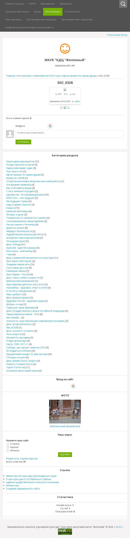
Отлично (15, 443)
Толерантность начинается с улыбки (26, 217)
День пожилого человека (20, 330)
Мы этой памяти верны (18, 187)
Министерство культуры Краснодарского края (31, 475)
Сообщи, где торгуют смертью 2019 (25, 347)
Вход (124, 34)
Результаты (12, 458)
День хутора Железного (19, 324)
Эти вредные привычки (18, 184)
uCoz (118, 526)
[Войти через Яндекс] (44, 126)
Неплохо (14, 450)
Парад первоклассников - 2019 (22, 314)
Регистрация (113, 34)
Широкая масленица (17, 211)
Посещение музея (16, 241)
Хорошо (14, 447)
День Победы (13, 244)
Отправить (23, 142)
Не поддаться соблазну (19, 350)
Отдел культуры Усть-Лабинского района (28, 479)
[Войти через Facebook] (39, 126)
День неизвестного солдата (21, 360)
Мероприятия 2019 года (47, 75)
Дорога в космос (15, 227)
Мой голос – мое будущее (20, 197)
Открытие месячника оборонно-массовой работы (33, 181)
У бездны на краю (15, 357)
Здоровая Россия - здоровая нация (25, 300)
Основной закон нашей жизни (22, 370)
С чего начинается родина (20, 191)
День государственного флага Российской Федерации (35, 310)
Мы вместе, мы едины (18, 337)
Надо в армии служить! (18, 204)
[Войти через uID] (28, 126)
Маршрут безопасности (19, 231)
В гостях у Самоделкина (19, 290)
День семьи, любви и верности (23, 277)
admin (77, 101)
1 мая (9, 254)
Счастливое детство (17, 267)
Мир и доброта (14, 294)
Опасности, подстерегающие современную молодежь (35, 320)
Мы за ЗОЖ (12, 327)
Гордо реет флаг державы (20, 307)
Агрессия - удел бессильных (21, 247)
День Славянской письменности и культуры (29, 257)
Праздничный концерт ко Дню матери (26, 354)
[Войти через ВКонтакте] (33, 126)
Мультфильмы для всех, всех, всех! (25, 284)
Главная (10, 75)
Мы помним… (13, 317)
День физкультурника (18, 297)
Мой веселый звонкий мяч (20, 280)
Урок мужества (14, 171)
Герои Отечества (15, 367)
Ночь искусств (14, 334)
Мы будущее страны (17, 201)
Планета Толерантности (19, 364)
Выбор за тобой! (15, 177)
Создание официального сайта (23, 488)
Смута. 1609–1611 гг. (17, 344)
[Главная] (65, 52)
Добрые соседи (14, 304)
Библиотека (12, 485)
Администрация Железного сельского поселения (32, 482)
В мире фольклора (16, 340)
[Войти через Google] (50, 125)
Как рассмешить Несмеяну (20, 224)
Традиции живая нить (18, 264)
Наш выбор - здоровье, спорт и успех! (26, 287)
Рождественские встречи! (20, 164)
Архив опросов (29, 458)
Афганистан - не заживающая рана (25, 194)
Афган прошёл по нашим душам (79, 75)
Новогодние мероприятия (20, 161)
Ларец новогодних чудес (19, 167)
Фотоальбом (24, 75)
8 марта (10, 207)
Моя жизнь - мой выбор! (19, 251)
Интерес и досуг (15, 214)
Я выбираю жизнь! (16, 270)
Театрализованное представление (25, 221)
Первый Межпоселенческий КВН (24, 234)
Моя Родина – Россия (18, 274)
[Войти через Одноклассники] (55, 126)
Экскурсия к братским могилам (23, 237)
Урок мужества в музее (19, 261)
